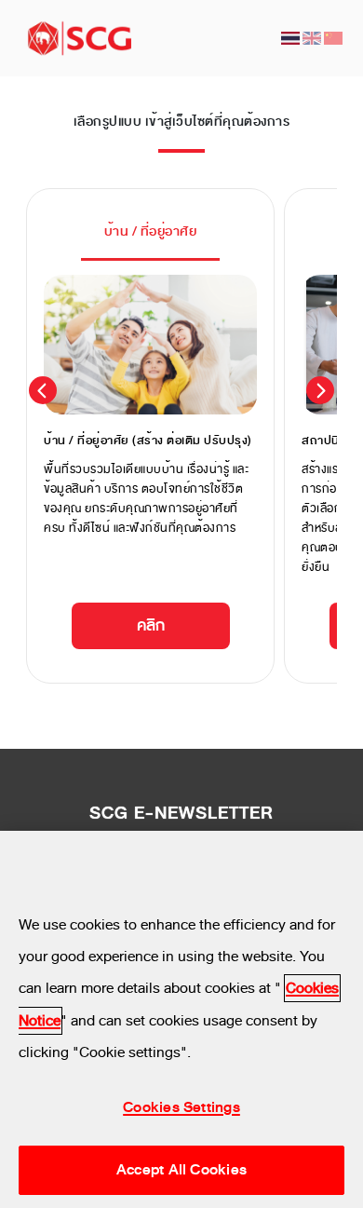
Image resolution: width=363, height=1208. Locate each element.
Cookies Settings (181, 1107)
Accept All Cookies (181, 1170)
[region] (181, 1019)
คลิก (151, 625)
